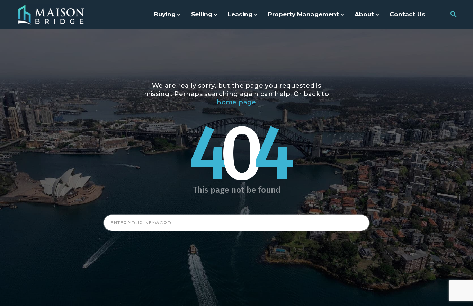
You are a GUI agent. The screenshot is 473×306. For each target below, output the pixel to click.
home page (236, 102)
